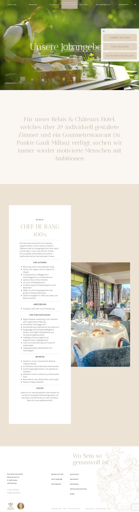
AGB (64, 508)
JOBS (72, 494)
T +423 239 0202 (13, 490)
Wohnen (33, 4)
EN (135, 4)
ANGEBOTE (124, 4)
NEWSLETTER (57, 474)
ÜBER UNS (12, 4)
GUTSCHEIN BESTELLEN (120, 55)
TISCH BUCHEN (120, 46)
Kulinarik (55, 4)
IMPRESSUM (56, 508)
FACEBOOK (56, 484)
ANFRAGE (74, 484)
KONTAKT (74, 474)
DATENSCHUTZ (74, 508)
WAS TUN (83, 4)
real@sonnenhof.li (13, 493)
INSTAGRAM (56, 479)
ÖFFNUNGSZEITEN (78, 489)
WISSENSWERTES (103, 4)
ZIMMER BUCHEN (120, 37)
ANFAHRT (74, 479)
